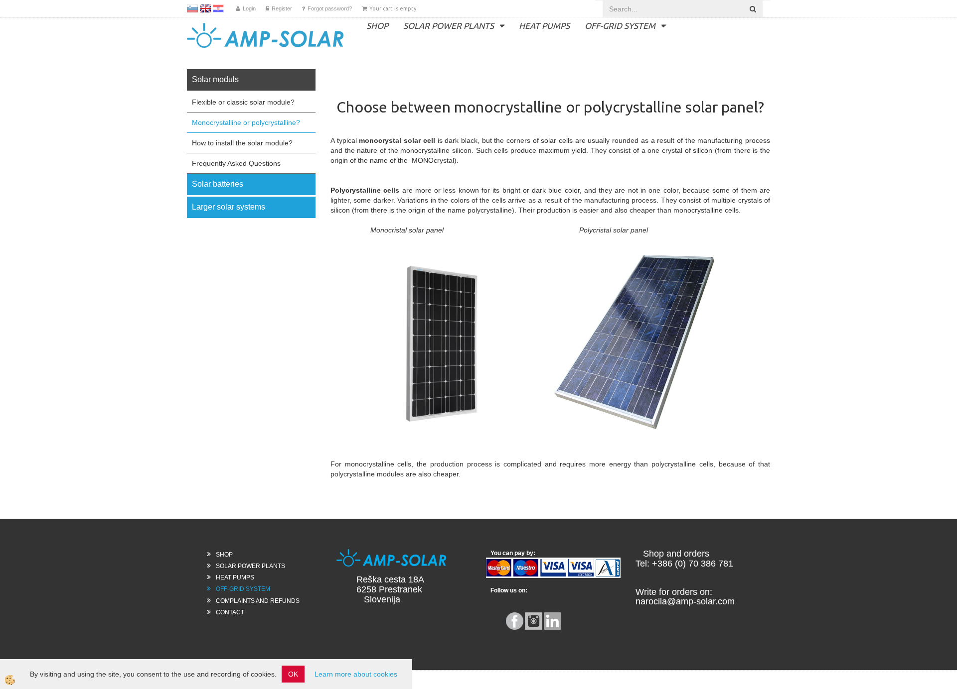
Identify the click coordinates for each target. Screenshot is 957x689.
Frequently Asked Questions (236, 163)
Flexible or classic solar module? (243, 102)
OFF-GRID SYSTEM (620, 25)
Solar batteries (217, 184)
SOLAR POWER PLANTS (448, 25)
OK (293, 674)
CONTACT (230, 612)
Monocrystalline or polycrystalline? (246, 122)
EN (205, 8)
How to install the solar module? (242, 143)
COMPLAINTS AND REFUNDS (258, 600)
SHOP (377, 25)
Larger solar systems (228, 207)
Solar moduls (215, 79)
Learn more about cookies (356, 674)
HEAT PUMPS (544, 25)
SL (192, 8)
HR (218, 8)
